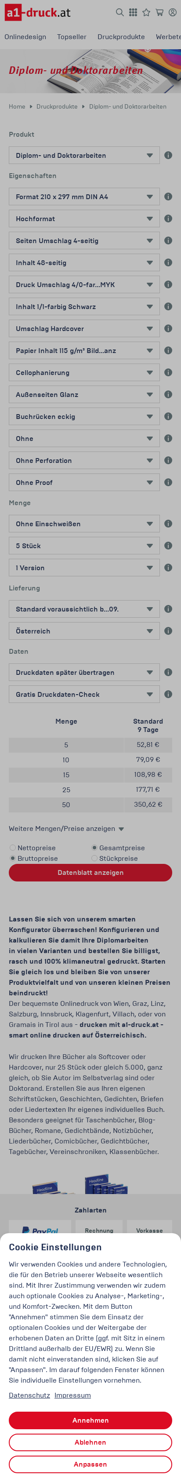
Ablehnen (90, 1442)
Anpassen (90, 1464)
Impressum (72, 1395)
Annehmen (90, 1420)
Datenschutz (29, 1395)
